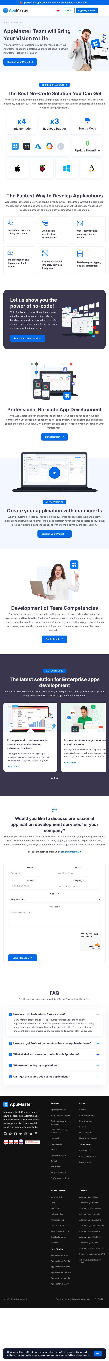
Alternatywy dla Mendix (89, 1231)
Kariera (82, 1109)
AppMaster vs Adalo (60, 1255)
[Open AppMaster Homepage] (21, 1104)
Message (54, 906)
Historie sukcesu (58, 1155)
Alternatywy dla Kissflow (90, 1208)
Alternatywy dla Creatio (89, 1214)
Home (6, 22)
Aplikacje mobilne (58, 1109)
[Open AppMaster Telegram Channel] (10, 1133)
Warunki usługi (62, 1299)
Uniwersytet (56, 1197)
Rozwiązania (56, 1144)
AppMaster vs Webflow (61, 1261)
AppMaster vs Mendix (60, 1278)
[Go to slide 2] (54, 778)
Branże (54, 1149)
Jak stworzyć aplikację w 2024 (90, 1261)
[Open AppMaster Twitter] (20, 1133)
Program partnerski (87, 1115)
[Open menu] (103, 10)
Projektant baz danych (60, 1115)
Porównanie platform (60, 1178)
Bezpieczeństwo (58, 1172)
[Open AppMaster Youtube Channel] (31, 1133)
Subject (54, 893)
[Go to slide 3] (57, 778)
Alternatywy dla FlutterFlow (91, 1248)
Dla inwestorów (86, 1132)
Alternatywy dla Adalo (88, 1243)
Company (78, 880)
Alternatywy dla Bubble (89, 1203)
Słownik (54, 1243)
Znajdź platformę (58, 1237)
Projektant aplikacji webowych (59, 1131)
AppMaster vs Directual (61, 1272)
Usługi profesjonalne (88, 1138)
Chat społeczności (87, 1156)
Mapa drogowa (57, 1220)
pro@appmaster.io (71, 851)
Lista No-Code (57, 1225)
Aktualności (56, 1208)
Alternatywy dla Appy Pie (90, 1220)
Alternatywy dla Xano (88, 1197)
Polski (100, 1299)
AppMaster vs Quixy (60, 1284)
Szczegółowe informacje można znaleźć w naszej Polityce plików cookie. (55, 1355)
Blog (53, 1203)
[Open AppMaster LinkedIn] (25, 1133)
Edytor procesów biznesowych (58, 1122)
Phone (30, 880)
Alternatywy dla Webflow (90, 1237)
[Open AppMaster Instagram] (36, 1133)
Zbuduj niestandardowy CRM (92, 1254)
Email (78, 867)
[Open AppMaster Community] (5, 1133)
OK (97, 1353)
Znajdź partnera (86, 1121)
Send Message (21, 957)
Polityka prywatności (81, 1299)
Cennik (54, 1161)
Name (30, 867)
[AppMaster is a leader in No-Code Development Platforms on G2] (5, 1142)
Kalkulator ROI (57, 1214)
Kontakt (82, 1127)
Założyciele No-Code (60, 1231)
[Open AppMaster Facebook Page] (15, 1133)
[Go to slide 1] (52, 778)
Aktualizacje (56, 1167)
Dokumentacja (85, 1162)
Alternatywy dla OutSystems (91, 1225)
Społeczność (85, 1151)
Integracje (55, 1138)
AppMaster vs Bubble (60, 1266)
